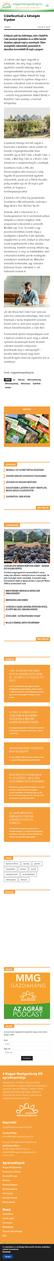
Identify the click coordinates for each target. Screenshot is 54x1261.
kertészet (23, 869)
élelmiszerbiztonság (34, 379)
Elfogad (7, 1257)
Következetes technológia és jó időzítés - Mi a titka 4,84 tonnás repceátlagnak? (26, 778)
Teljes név (7, 1049)
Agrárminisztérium (12, 863)
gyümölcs (37, 863)
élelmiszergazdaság (11, 383)
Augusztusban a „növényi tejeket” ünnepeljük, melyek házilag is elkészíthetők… (26, 489)
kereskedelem (10, 869)
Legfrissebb (11, 465)
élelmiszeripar (25, 383)
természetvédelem (29, 874)
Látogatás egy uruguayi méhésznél (21, 482)
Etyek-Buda (36, 383)
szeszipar (8, 387)
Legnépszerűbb (12, 525)
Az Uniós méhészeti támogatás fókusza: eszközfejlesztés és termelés (21, 818)
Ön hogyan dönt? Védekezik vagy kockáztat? (26, 749)
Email (6, 1040)
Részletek (6, 1252)
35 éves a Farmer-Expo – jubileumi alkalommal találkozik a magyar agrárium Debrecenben (24, 717)
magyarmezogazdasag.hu (27, 4)
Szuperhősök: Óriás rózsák (18, 496)
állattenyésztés (11, 880)
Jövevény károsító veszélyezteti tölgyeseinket (26, 476)
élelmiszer (21, 379)
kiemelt (33, 869)
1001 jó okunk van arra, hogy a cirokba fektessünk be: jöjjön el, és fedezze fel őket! (26, 676)
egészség (26, 863)
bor (14, 379)
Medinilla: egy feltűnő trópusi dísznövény (25, 470)
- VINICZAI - (7, 27)
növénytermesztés (12, 874)
